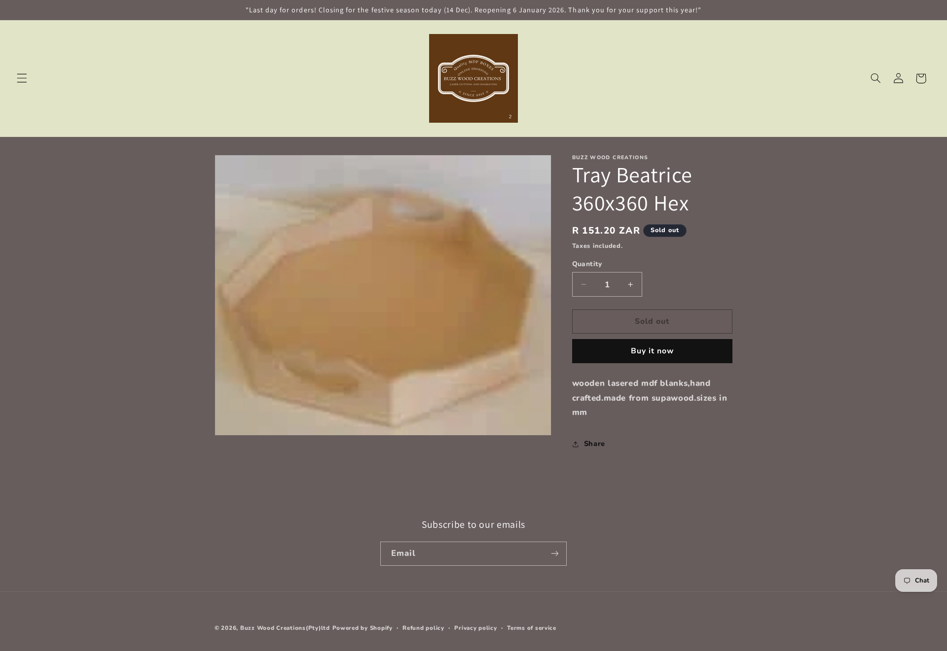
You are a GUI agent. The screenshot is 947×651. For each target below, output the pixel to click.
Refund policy (423, 628)
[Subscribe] (555, 554)
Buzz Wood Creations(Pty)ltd (285, 628)
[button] (21, 78)
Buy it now (652, 350)
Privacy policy (475, 628)
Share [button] (594, 443)
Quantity (587, 264)
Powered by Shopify (362, 628)
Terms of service (531, 628)
